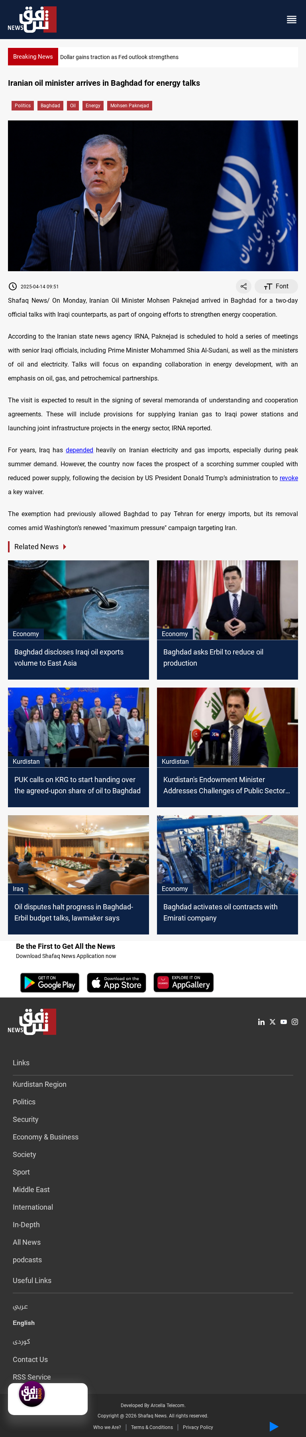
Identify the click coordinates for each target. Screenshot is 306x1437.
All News (27, 1242)
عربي (20, 1307)
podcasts (27, 1260)
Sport (21, 1172)
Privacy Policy (198, 1427)
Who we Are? (107, 1427)
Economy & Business (45, 1137)
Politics (23, 105)
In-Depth (26, 1224)
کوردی (21, 1342)
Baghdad (50, 105)
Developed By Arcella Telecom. (153, 1405)
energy (93, 105)
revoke (289, 478)
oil (73, 105)
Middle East (31, 1189)
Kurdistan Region (40, 1084)
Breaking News (33, 56)
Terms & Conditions (152, 1427)
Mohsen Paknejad (129, 105)
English (24, 1324)
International (33, 1207)
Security (26, 1119)
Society (24, 1154)
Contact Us (30, 1359)
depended (79, 450)
